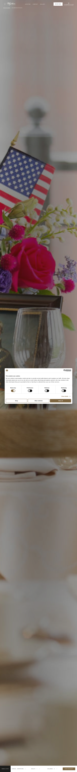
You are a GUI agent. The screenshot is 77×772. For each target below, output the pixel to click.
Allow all (60, 400)
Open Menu (4, 4)
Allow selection (39, 400)
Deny (16, 400)
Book (58, 4)
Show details (64, 396)
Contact (35, 4)
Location (27, 4)
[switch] (30, 390)
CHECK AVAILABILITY (69, 768)
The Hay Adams (6, 7)
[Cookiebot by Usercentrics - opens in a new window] (64, 370)
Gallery (42, 4)
